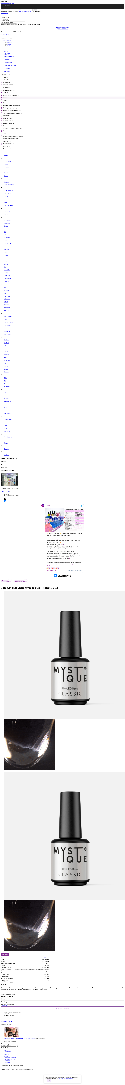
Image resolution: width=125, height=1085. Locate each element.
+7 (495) (6, 34)
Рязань (8, 45)
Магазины (7, 53)
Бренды (6, 51)
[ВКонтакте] (1, 1047)
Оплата (6, 1056)
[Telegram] (5, 1047)
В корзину (4, 1005)
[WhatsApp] (7, 1047)
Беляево (9, 42)
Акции (7, 59)
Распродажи (8, 62)
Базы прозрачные (20, 581)
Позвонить (3, 37)
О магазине (7, 1062)
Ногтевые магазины (10, 1057)
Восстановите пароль (25, 11)
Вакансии (7, 1060)
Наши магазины (6, 40)
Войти (6, 1050)
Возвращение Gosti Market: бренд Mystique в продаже (19, 1038)
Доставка (6, 54)
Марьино (9, 44)
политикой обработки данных (65, 1078)
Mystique (46, 958)
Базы (8, 581)
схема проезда (5, 491)
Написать (11, 37)
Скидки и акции (9, 56)
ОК (49, 1080)
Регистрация (4, 13)
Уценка (7, 68)
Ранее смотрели (6, 1021)
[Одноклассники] (3, 1047)
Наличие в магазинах (63, 1008)
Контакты (7, 71)
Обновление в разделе (7, 3)
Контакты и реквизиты (10, 1059)
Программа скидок (10, 65)
